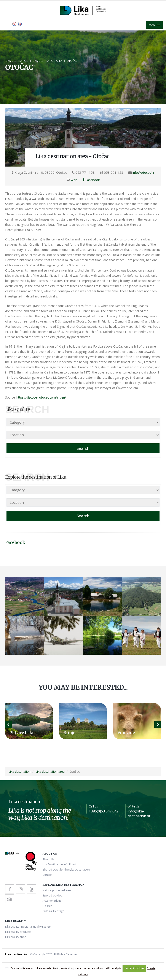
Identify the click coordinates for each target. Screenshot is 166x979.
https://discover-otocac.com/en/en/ (41, 397)
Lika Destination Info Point (59, 864)
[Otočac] (83, 137)
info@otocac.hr (143, 172)
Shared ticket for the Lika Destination (66, 869)
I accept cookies (134, 968)
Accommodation (53, 901)
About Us (48, 859)
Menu (152, 25)
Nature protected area (57, 890)
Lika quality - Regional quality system (28, 926)
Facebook (92, 180)
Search (83, 448)
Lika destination (17, 60)
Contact (47, 875)
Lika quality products (18, 932)
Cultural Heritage (53, 911)
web (74, 180)
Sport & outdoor (53, 895)
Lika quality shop (15, 937)
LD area (47, 906)
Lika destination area (47, 60)
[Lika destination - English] (14, 23)
